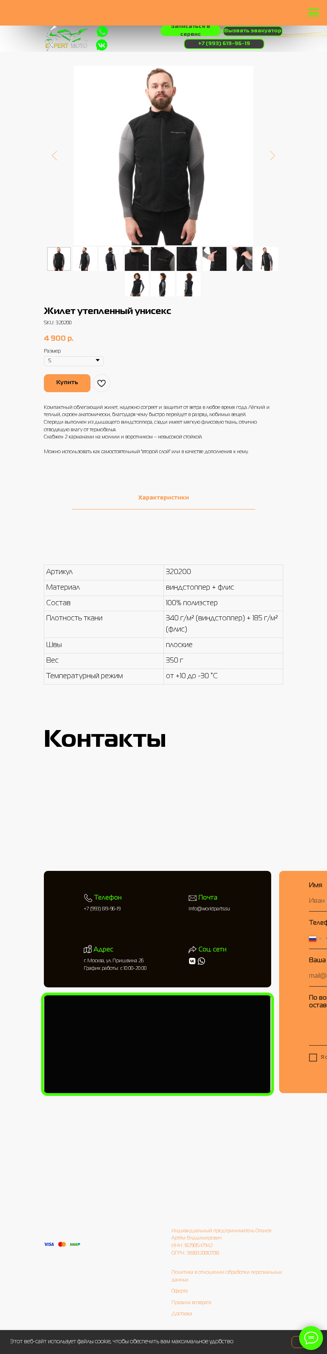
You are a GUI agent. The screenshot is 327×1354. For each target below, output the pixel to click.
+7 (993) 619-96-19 (102, 909)
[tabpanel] (163, 624)
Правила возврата (191, 1303)
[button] (191, 31)
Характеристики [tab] (163, 497)
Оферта (179, 1291)
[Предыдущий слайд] (54, 155)
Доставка (181, 1314)
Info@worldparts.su (209, 909)
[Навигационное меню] (313, 13)
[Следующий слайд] (272, 155)
